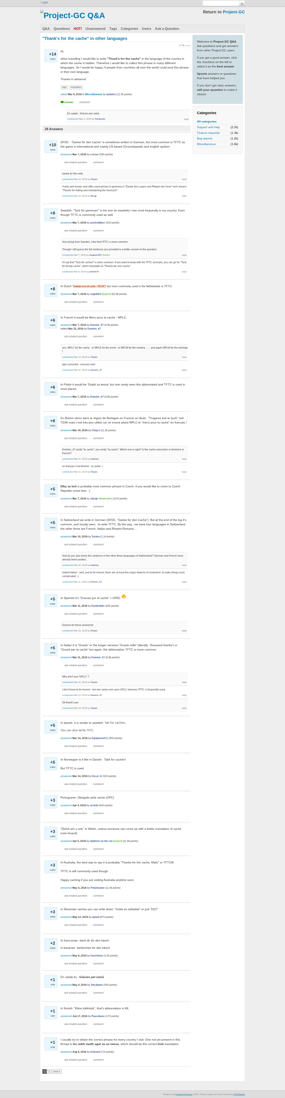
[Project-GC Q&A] (72, 15)
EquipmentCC (100, 738)
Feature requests (208, 132)
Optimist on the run (101, 841)
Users (146, 28)
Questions (62, 28)
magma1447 (95, 255)
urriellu (94, 805)
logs (64, 87)
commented (72, 119)
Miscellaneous (206, 144)
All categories (207, 121)
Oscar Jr (97, 776)
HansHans (97, 955)
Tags (113, 28)
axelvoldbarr (97, 222)
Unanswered (96, 28)
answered (66, 154)
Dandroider (98, 605)
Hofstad (95, 1051)
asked (64, 94)
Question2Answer (183, 1094)
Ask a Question (167, 28)
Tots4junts (100, 119)
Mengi (94, 196)
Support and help (208, 127)
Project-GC (234, 12)
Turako (96, 536)
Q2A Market (239, 1094)
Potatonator (98, 887)
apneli (95, 917)
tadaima (111, 94)
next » (56, 1071)
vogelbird (95, 294)
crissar (94, 154)
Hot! (78, 28)
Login (45, 2)
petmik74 (94, 271)
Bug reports (204, 138)
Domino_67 (97, 324)
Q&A (46, 28)
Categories (129, 28)
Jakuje (94, 498)
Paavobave (98, 1016)
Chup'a (94, 179)
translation (76, 87)
